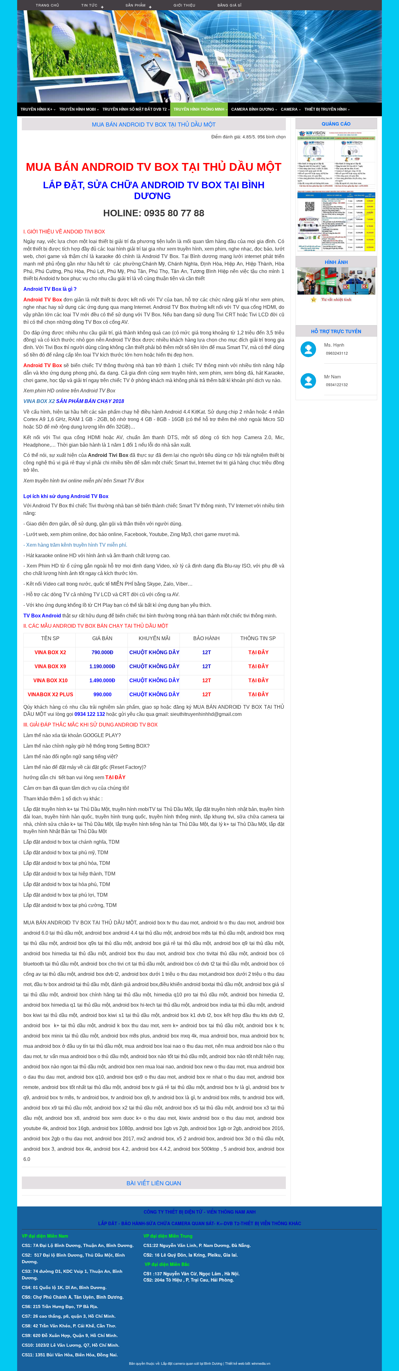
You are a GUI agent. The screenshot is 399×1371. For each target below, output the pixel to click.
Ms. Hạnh (334, 344)
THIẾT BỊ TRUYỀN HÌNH (326, 109)
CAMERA (289, 109)
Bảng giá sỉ (230, 4)
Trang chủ (47, 4)
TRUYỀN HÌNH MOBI (77, 109)
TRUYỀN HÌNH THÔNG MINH (199, 109)
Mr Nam (332, 376)
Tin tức (89, 4)
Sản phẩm (136, 4)
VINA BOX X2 (39, 401)
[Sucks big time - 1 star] (252, 145)
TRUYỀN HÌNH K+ (36, 109)
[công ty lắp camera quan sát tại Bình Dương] (336, 158)
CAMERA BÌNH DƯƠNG (252, 109)
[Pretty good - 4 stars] (274, 145)
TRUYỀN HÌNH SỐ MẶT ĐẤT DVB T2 (135, 109)
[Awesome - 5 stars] (282, 145)
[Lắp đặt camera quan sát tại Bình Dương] (336, 220)
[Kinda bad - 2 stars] (259, 145)
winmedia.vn (261, 1363)
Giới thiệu (184, 4)
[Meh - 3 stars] (267, 145)
